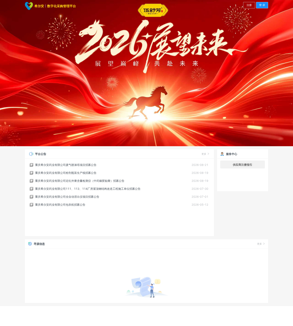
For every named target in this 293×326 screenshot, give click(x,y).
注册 (249, 5)
